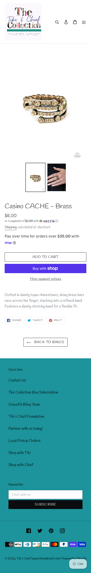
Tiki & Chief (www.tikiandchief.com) (38, 558)
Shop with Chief (20, 464)
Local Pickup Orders (24, 440)
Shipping (11, 227)
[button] (31, 221)
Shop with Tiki (19, 452)
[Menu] (83, 22)
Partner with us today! (25, 428)
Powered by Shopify (73, 558)
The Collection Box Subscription (33, 392)
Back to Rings (48, 342)
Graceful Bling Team (24, 404)
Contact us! (17, 380)
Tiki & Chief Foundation (26, 416)
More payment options (45, 279)
